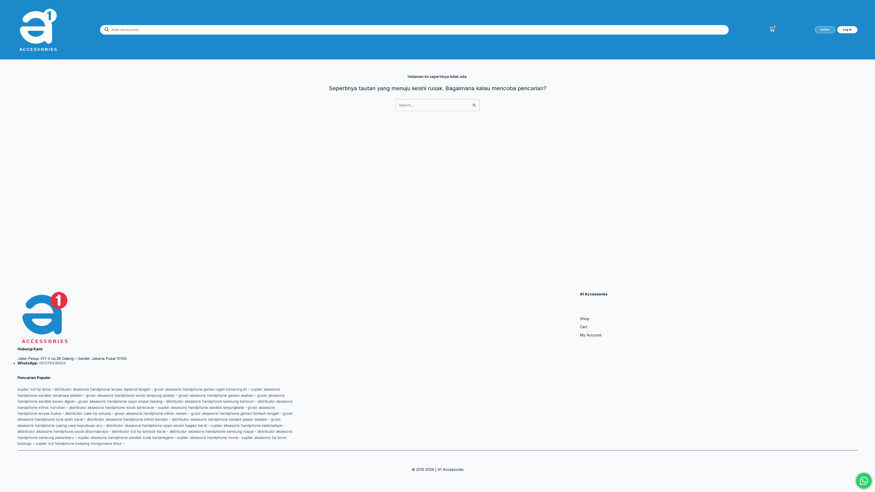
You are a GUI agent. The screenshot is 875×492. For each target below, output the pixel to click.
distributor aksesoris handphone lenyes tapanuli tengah (102, 389)
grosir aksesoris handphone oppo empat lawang (120, 401)
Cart (583, 327)
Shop (584, 318)
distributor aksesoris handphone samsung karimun (210, 401)
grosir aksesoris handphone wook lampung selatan (130, 395)
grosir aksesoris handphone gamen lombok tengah (235, 413)
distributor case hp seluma (88, 413)
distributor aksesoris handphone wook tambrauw (111, 407)
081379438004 (52, 363)
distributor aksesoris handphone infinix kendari (127, 419)
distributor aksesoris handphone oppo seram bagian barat (156, 425)
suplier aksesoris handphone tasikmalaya (246, 425)
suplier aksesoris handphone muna (207, 437)
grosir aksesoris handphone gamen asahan (216, 395)
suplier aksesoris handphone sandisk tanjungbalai (201, 407)
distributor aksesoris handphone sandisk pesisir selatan (219, 419)
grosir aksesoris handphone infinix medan (151, 413)
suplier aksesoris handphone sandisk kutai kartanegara (125, 437)
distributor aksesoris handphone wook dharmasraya (63, 431)
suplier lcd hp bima (34, 389)
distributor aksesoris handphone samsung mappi (212, 431)
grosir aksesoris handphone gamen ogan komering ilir (200, 389)
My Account (590, 335)
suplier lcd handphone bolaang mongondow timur (79, 443)
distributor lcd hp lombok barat (139, 431)
